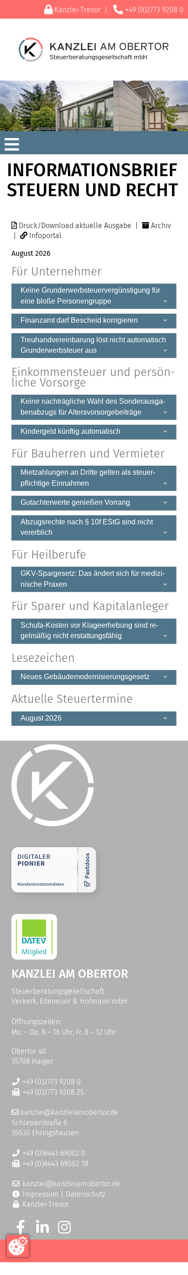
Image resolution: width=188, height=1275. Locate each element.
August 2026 (41, 718)
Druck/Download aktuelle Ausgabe (75, 225)
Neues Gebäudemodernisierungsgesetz (85, 677)
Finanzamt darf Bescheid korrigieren (79, 320)
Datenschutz (85, 1194)
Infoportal (45, 235)
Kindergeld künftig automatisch (70, 431)
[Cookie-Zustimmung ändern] (18, 1246)
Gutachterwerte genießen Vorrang (75, 502)
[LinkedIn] (42, 1230)
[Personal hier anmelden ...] (53, 890)
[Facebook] (20, 1230)
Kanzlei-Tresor (77, 9)
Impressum (40, 1194)
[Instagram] (64, 1230)
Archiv (161, 225)
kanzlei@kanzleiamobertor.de (69, 1112)
